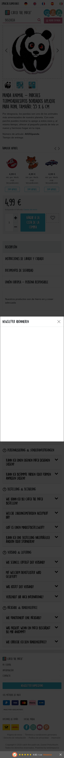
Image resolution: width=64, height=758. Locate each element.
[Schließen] (60, 754)
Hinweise (47, 755)
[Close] (59, 322)
